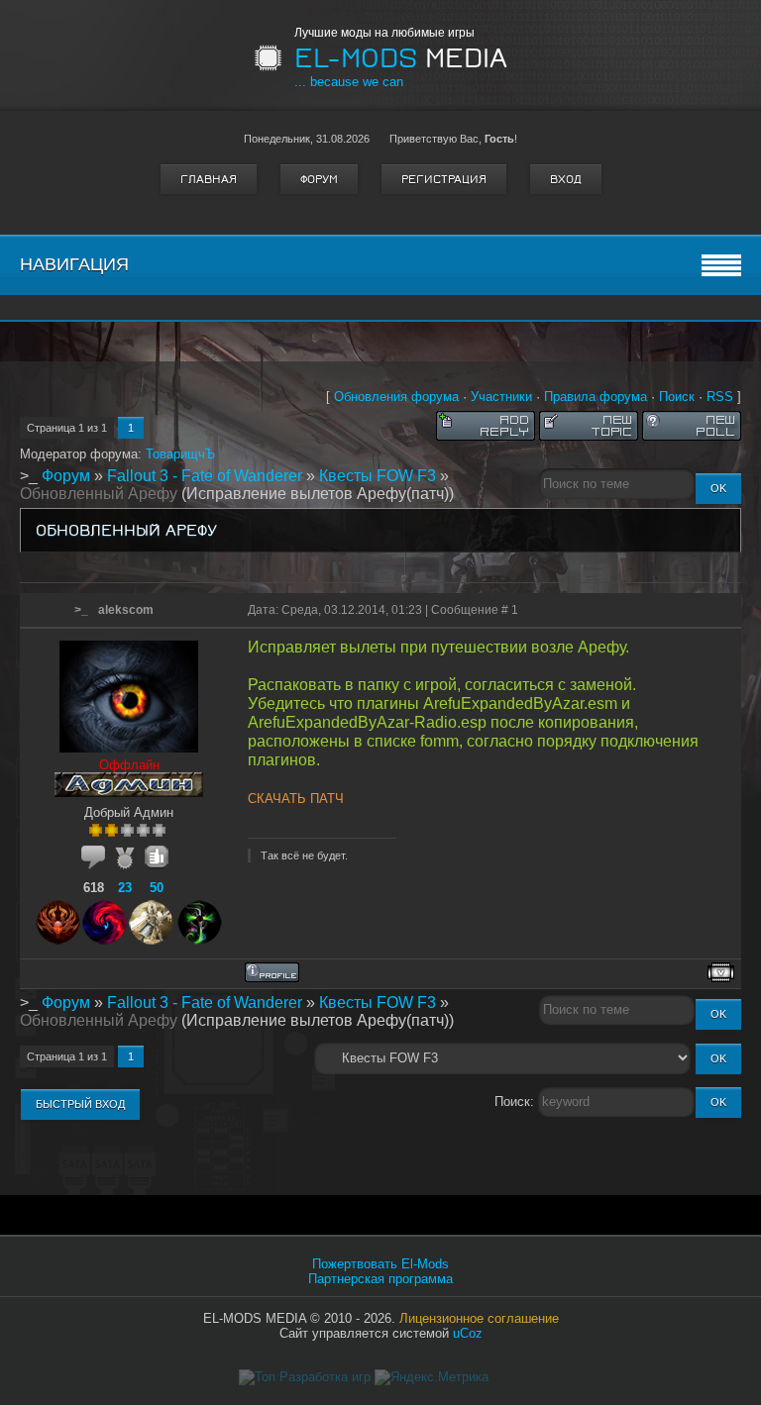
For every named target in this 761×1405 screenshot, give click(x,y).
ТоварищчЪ (180, 454)
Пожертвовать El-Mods (380, 1263)
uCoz (468, 1333)
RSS (720, 396)
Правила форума (595, 396)
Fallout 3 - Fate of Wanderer (204, 475)
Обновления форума (396, 396)
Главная (208, 179)
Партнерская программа (380, 1278)
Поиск (677, 396)
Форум (319, 179)
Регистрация (444, 179)
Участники (501, 396)
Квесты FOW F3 (377, 475)
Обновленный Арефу (98, 493)
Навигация (74, 264)
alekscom (126, 610)
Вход (566, 179)
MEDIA (400, 58)
